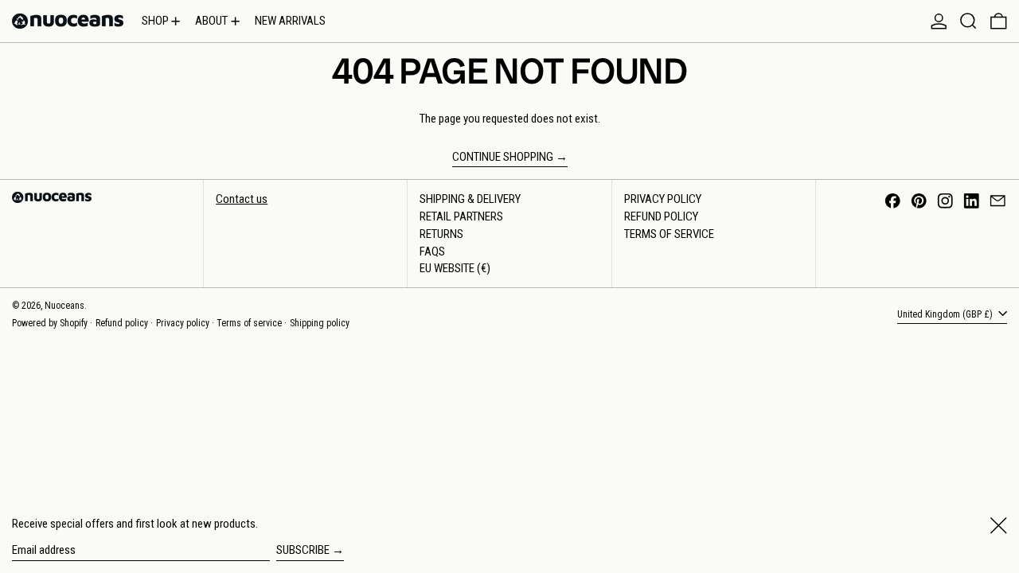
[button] (968, 21)
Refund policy (122, 323)
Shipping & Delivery (470, 199)
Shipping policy (319, 323)
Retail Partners (461, 216)
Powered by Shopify (50, 323)
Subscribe (303, 550)
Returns (441, 234)
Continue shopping (502, 157)
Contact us (241, 199)
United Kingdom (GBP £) (946, 314)
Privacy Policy (662, 199)
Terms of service (249, 323)
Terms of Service (669, 234)
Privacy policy (182, 323)
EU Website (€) (455, 268)
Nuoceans (64, 305)
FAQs (432, 251)
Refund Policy (661, 216)
